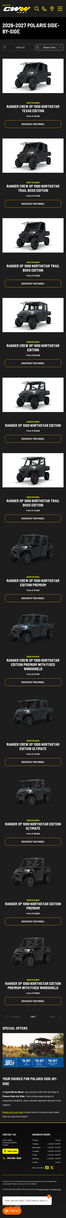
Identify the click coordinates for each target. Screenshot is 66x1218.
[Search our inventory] (37, 8)
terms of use (56, 1189)
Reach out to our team (12, 1112)
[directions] (52, 8)
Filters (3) (20, 47)
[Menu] (60, 9)
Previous (15, 1016)
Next (52, 1016)
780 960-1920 (14, 1158)
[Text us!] (12, 1211)
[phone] (44, 8)
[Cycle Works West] (16, 8)
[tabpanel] (46, 1151)
